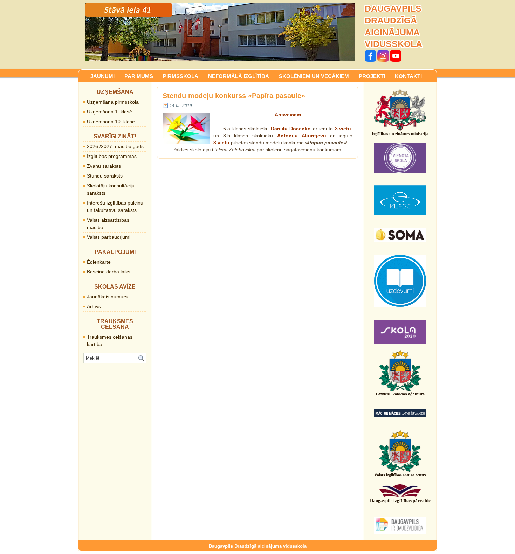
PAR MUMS (138, 76)
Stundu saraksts (105, 176)
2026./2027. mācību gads (115, 146)
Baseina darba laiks (108, 272)
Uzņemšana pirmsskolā (113, 102)
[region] (220, 32)
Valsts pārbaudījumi (108, 237)
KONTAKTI (408, 76)
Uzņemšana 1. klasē (109, 112)
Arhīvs (94, 306)
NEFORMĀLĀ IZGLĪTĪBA (238, 76)
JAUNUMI (102, 76)
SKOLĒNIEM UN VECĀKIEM (314, 76)
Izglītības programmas (112, 156)
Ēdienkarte (99, 262)
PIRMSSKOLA (180, 76)
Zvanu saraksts (104, 166)
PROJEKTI (372, 76)
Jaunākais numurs (107, 296)
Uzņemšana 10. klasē (111, 121)
